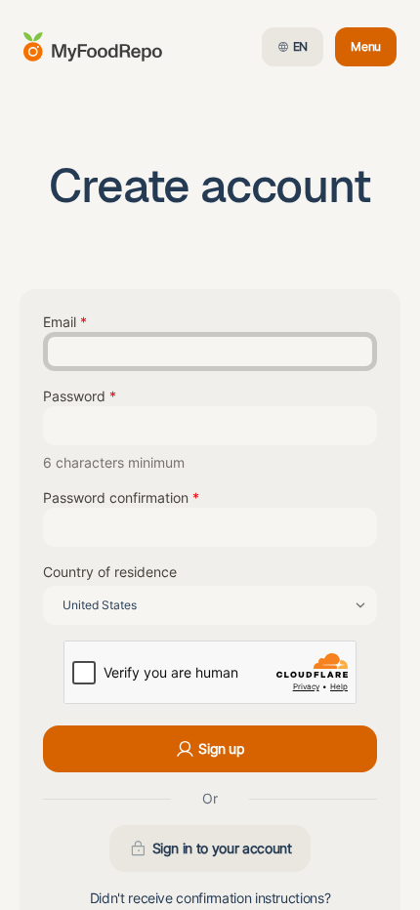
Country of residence (110, 571)
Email (59, 321)
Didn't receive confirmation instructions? (210, 897)
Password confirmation (116, 497)
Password (74, 396)
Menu (374, 50)
